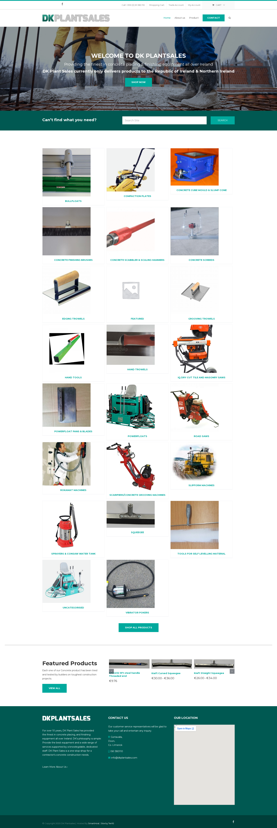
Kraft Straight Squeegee (209, 673)
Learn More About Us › (55, 766)
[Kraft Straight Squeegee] (214, 663)
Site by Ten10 (107, 823)
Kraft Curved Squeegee (165, 673)
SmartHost (93, 823)
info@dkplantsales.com (124, 757)
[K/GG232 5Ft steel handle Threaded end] (129, 663)
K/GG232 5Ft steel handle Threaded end (124, 674)
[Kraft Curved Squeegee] (171, 663)
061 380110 (116, 751)
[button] (230, 18)
